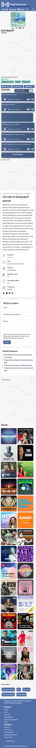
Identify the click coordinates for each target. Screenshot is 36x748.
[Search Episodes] (31, 90)
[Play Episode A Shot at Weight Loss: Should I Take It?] (5, 139)
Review (5, 321)
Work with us (8, 737)
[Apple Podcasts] (4, 293)
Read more (4, 79)
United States (10, 741)
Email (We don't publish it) (12, 314)
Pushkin (10, 257)
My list (22, 9)
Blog (5, 722)
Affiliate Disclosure (10, 735)
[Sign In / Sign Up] (32, 9)
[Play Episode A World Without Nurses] (5, 99)
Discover (12, 9)
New (5, 712)
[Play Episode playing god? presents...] (5, 109)
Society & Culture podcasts (16, 193)
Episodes (18, 86)
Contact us (7, 730)
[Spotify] (7, 293)
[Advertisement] (18, 54)
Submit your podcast (11, 719)
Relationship (21, 694)
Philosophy (26, 82)
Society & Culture (7, 82)
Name (5, 307)
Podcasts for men (8, 694)
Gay (18, 689)
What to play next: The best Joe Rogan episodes (18, 365)
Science (17, 82)
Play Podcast (5, 193)
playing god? (27, 193)
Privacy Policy (8, 732)
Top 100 (5, 9)
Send (7, 342)
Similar (29, 86)
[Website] (10, 293)
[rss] (13, 293)
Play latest (7, 86)
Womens (26, 689)
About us (7, 727)
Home (6, 709)
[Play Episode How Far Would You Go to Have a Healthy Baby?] (5, 149)
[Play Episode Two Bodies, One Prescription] (5, 129)
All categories (8, 717)
